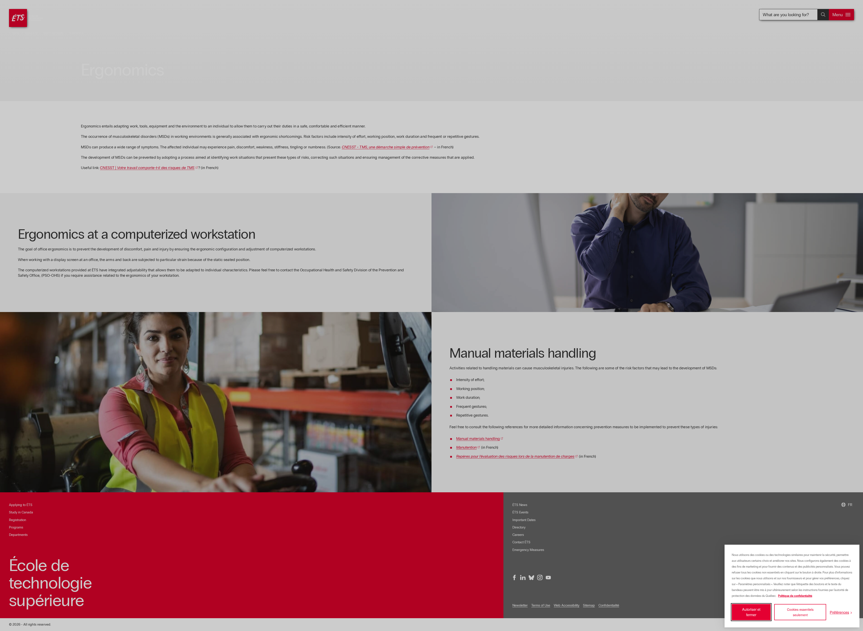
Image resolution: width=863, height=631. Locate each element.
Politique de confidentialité (795, 596)
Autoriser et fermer (751, 612)
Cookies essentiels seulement (800, 612)
